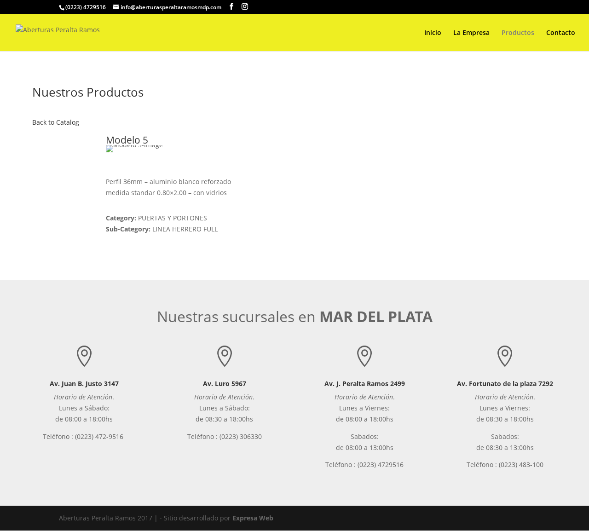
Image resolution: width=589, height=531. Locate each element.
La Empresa (471, 33)
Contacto (560, 33)
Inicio (432, 33)
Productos (518, 33)
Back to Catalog (55, 122)
